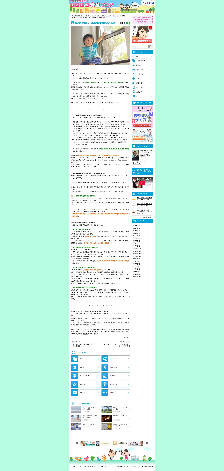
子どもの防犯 (114, 359)
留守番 (82, 367)
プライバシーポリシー (91, 466)
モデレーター (137, 164)
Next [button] (147, 443)
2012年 (136, 261)
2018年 (136, 246)
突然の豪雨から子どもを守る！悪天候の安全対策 (144, 198)
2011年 (136, 264)
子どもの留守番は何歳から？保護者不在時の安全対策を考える (144, 211)
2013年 (136, 259)
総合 (81, 359)
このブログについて (139, 162)
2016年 (137, 251)
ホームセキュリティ (103, 16)
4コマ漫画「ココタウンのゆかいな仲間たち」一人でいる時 (117, 345)
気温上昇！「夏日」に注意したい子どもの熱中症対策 (84, 345)
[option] (88, 443)
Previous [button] (77, 443)
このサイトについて (77, 466)
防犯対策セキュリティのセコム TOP (83, 16)
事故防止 (75, 17)
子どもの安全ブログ (119, 16)
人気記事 (82, 393)
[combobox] (140, 46)
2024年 (136, 230)
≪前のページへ (76, 342)
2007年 (136, 274)
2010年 (136, 266)
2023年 (136, 233)
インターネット (85, 376)
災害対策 (82, 384)
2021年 (136, 238)
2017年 (137, 248)
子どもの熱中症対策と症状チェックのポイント (144, 204)
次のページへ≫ (125, 342)
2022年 (136, 236)
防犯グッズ (113, 384)
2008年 (136, 271)
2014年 (137, 256)
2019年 (136, 243)
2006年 (137, 276)
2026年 (136, 225)
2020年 (136, 241)
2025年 (136, 228)
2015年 (137, 253)
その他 (112, 393)
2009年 (136, 269)
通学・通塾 (113, 367)
